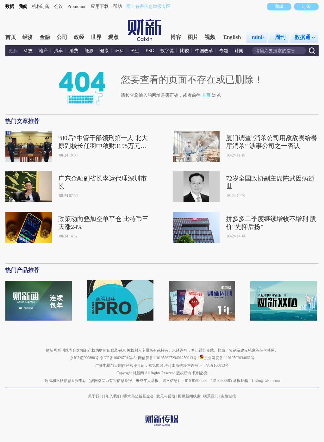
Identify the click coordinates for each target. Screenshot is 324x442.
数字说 (167, 50)
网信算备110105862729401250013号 (168, 358)
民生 (134, 50)
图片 (193, 37)
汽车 (58, 50)
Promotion (76, 6)
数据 (9, 6)
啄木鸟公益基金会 (139, 396)
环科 (119, 50)
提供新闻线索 (189, 396)
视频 (210, 37)
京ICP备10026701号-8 (118, 358)
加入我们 (113, 396)
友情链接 (228, 396)
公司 (62, 37)
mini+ (258, 37)
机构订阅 (41, 6)
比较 (184, 50)
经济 (27, 37)
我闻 (23, 6)
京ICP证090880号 (84, 358)
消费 (73, 50)
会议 (58, 6)
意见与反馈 (165, 396)
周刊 (280, 37)
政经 (79, 37)
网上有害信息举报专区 (148, 6)
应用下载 (100, 6)
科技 (28, 50)
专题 (223, 50)
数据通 (303, 37)
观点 (113, 37)
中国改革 (204, 50)
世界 (96, 37)
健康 (104, 50)
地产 (43, 50)
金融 (45, 37)
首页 (10, 37)
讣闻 (238, 50)
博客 (176, 37)
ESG (150, 50)
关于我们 (95, 396)
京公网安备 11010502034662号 (229, 358)
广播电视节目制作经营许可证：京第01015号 (132, 365)
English (232, 37)
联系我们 (210, 396)
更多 (13, 50)
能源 (89, 50)
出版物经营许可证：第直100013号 (200, 365)
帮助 (117, 6)
